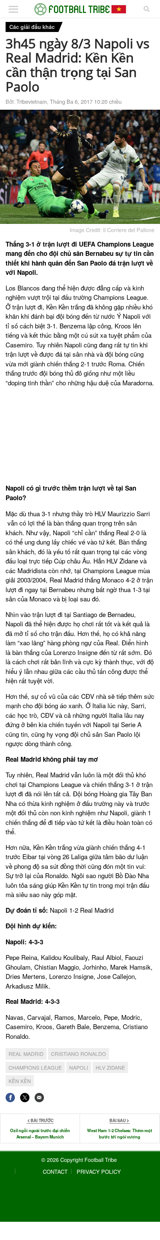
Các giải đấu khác (32, 26)
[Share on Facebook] (10, 1097)
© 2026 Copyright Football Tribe (79, 1159)
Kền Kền (20, 1081)
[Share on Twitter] (24, 1097)
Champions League (35, 1067)
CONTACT (55, 1171)
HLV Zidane (110, 1067)
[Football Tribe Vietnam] (80, 9)
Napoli (78, 1067)
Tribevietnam (31, 101)
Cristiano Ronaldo (78, 1053)
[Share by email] (39, 1097)
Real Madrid (26, 1053)
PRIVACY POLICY (99, 1171)
